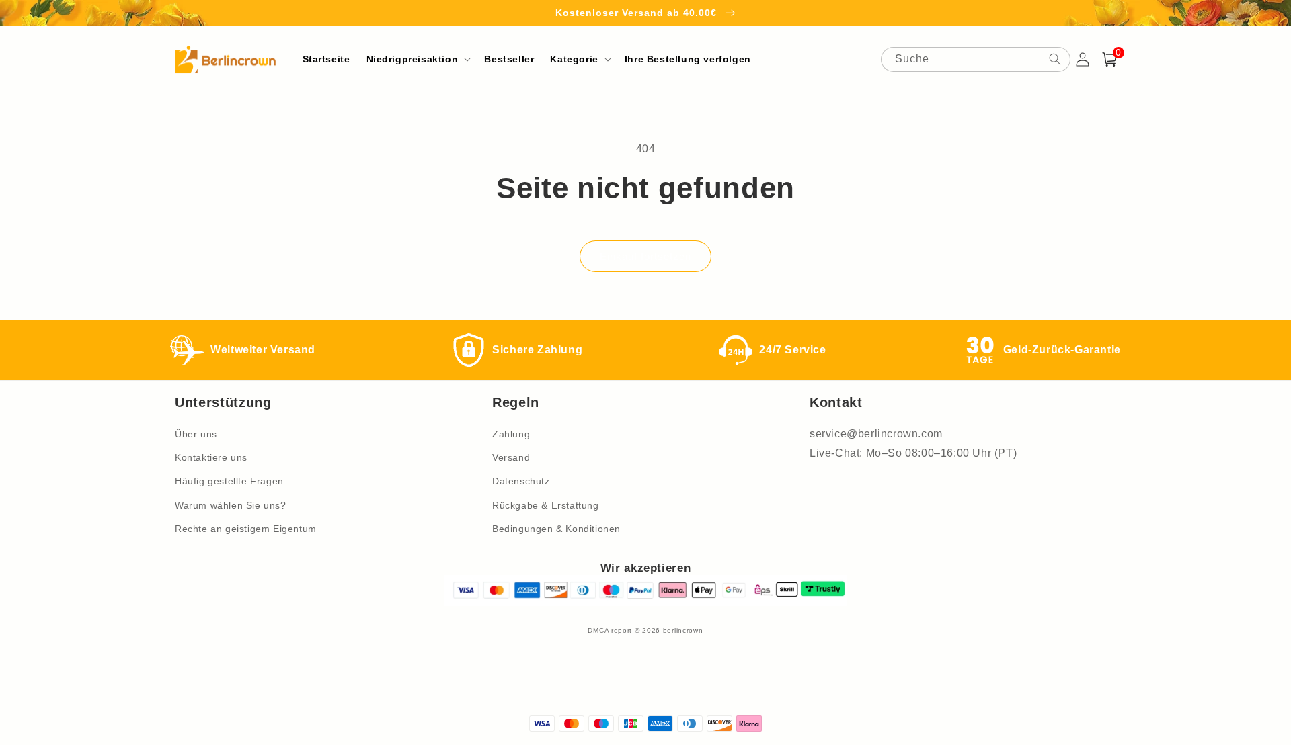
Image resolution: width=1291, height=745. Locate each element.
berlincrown (683, 630)
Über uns (196, 434)
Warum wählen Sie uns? (230, 505)
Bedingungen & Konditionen (556, 528)
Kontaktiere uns (211, 457)
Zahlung (511, 434)
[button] (417, 59)
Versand (511, 457)
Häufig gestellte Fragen (229, 481)
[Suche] (1055, 59)
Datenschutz (521, 481)
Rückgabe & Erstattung (545, 505)
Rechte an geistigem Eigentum (246, 528)
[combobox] (976, 59)
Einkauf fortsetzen (645, 256)
